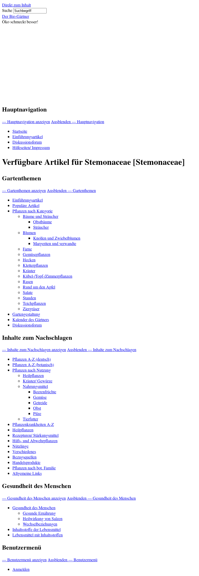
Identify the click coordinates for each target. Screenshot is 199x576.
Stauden (29, 297)
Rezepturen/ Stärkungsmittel (35, 435)
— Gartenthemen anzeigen (24, 190)
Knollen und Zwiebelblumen (56, 238)
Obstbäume (42, 221)
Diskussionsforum (27, 142)
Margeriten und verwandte (54, 243)
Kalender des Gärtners (30, 319)
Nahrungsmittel (35, 386)
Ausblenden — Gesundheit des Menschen (101, 498)
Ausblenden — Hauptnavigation (77, 121)
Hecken (29, 259)
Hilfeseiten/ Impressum (31, 147)
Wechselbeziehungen (40, 524)
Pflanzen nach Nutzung (31, 370)
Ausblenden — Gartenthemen (71, 190)
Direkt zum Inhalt (16, 5)
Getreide (40, 402)
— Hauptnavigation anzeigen (26, 121)
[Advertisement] (99, 63)
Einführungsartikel (27, 136)
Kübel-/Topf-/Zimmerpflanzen (47, 276)
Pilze (37, 413)
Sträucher (41, 227)
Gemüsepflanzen (36, 254)
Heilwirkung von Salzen (42, 518)
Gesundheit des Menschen (33, 507)
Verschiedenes (24, 451)
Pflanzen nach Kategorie (32, 210)
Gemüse (40, 397)
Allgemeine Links (27, 473)
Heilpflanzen (33, 375)
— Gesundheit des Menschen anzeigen (34, 498)
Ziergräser (31, 308)
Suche (7, 10)
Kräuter (29, 270)
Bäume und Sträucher (40, 216)
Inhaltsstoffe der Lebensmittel (36, 529)
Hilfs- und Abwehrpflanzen (35, 440)
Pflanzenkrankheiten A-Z (33, 424)
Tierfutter (30, 419)
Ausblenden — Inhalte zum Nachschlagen (101, 349)
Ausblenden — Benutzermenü (72, 559)
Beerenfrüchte (44, 391)
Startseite (19, 131)
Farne (27, 249)
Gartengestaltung (26, 314)
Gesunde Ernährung (39, 513)
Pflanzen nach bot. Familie (34, 467)
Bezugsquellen (24, 457)
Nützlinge (20, 446)
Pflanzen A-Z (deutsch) (31, 359)
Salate (28, 292)
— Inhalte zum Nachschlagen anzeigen (34, 349)
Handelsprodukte (26, 462)
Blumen (29, 232)
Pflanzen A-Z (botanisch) (33, 364)
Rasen (28, 281)
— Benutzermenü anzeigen (24, 559)
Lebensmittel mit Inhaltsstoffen (37, 534)
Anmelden (21, 569)
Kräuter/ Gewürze (37, 380)
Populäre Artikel (25, 205)
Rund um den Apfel (39, 287)
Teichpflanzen (34, 303)
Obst (37, 408)
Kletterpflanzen (35, 265)
